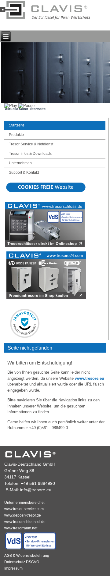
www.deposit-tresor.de (22, 515)
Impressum (13, 568)
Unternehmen (20, 163)
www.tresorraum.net (20, 528)
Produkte (16, 135)
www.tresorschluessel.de (25, 522)
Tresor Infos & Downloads (30, 153)
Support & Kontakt (24, 172)
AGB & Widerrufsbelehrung (26, 555)
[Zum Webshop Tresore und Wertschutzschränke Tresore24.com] (46, 298)
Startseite (16, 125)
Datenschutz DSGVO (21, 562)
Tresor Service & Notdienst (31, 144)
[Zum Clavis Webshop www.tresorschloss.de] (45, 246)
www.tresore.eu (89, 378)
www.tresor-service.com (24, 509)
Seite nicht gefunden (30, 347)
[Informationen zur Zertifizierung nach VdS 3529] (30, 549)
